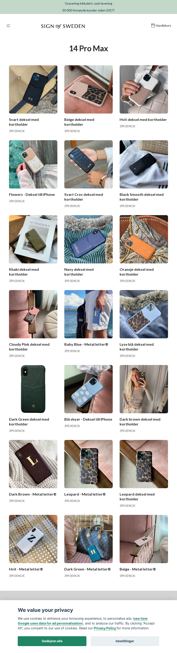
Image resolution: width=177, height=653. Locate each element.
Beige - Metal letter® (138, 569)
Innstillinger (125, 641)
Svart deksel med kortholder (24, 121)
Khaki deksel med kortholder (24, 271)
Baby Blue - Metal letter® (86, 344)
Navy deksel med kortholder (79, 271)
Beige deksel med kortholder (79, 121)
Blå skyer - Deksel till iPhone (88, 419)
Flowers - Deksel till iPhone (32, 194)
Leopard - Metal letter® (85, 494)
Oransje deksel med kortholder (137, 271)
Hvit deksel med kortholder (143, 119)
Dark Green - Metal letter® (87, 569)
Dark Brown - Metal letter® (32, 494)
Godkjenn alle (52, 641)
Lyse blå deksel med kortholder (137, 346)
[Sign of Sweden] (81, 26)
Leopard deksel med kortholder (137, 496)
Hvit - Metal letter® (26, 569)
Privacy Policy (105, 628)
